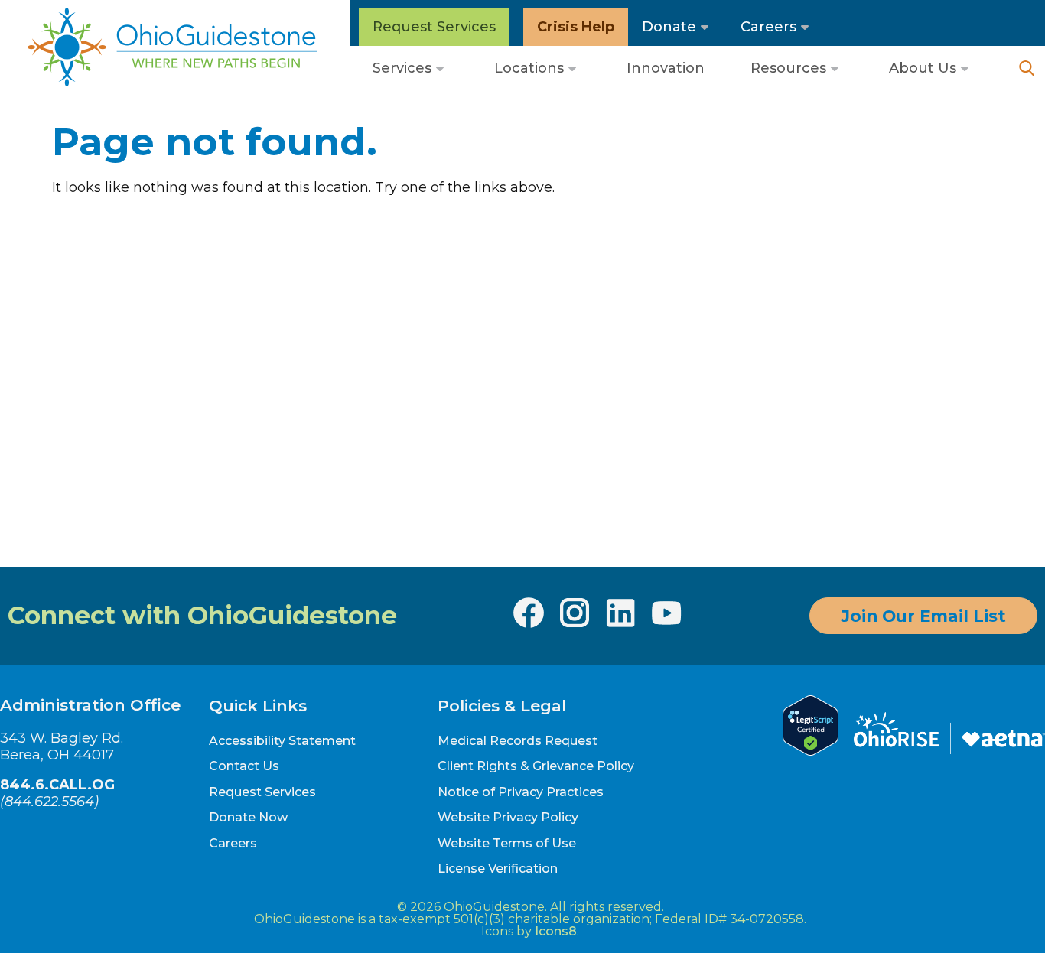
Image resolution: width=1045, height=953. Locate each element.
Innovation (666, 68)
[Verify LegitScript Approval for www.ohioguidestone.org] (810, 751)
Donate (669, 27)
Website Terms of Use (507, 843)
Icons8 (556, 931)
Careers (768, 27)
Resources (788, 68)
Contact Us (244, 766)
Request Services (434, 27)
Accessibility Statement (282, 740)
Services (402, 68)
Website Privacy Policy (508, 817)
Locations (529, 68)
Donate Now (248, 817)
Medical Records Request (517, 740)
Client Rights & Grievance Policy (536, 766)
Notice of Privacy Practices (521, 792)
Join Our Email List (923, 616)
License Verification (498, 868)
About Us (922, 68)
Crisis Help (575, 27)
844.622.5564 (49, 801)
